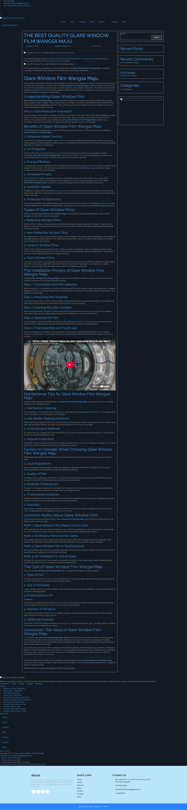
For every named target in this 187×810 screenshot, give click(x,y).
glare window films (40, 90)
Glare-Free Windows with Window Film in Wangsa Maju (72, 59)
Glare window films (31, 178)
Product (101, 22)
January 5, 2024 (38, 46)
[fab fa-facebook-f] (33, 792)
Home (62, 22)
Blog (92, 22)
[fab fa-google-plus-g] (43, 792)
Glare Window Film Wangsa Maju (74, 86)
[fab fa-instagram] (47, 792)
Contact (114, 22)
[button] (2, 8)
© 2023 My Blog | (86, 807)
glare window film (54, 130)
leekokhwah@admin (71, 46)
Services (82, 22)
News (124, 22)
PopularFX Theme (101, 807)
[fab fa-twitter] (38, 792)
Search (123, 34)
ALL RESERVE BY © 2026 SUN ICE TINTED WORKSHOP (23, 765)
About (72, 22)
